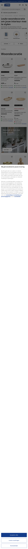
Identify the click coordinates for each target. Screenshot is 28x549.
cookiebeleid (17, 196)
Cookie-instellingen (14, 540)
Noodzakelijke (14, 545)
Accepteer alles (14, 535)
